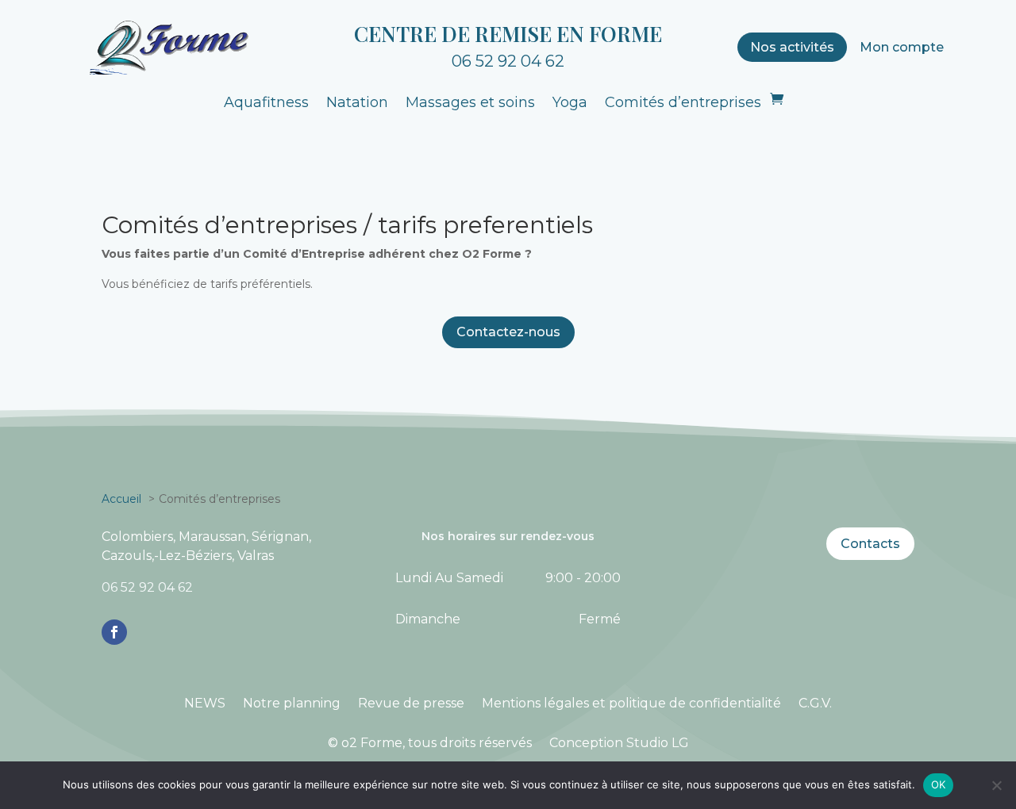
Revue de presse (411, 703)
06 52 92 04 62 (508, 61)
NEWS (204, 703)
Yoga (569, 102)
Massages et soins (470, 102)
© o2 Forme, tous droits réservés (430, 743)
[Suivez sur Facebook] (114, 632)
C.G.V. (815, 703)
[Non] (996, 785)
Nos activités (792, 47)
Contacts (870, 543)
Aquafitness (266, 102)
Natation (357, 102)
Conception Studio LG (619, 743)
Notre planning (292, 703)
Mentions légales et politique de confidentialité (631, 703)
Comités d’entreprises (683, 102)
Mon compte (902, 47)
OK (938, 784)
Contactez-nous (508, 331)
